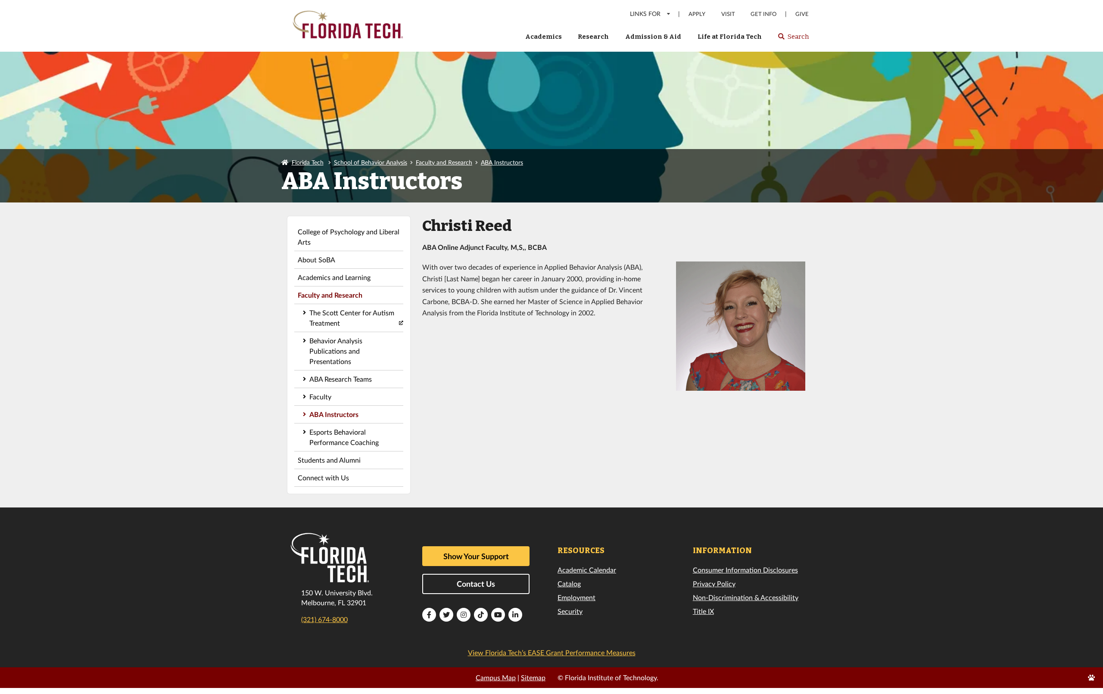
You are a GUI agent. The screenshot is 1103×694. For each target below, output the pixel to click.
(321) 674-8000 (324, 619)
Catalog (569, 583)
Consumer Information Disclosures (745, 570)
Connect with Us (323, 477)
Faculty (320, 396)
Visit (728, 14)
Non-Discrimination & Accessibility (745, 597)
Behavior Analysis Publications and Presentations (335, 350)
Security (570, 611)
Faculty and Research (444, 162)
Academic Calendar (587, 570)
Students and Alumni (329, 460)
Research (593, 36)
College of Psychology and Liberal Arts (348, 236)
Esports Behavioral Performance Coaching (344, 437)
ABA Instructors (502, 162)
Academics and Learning (334, 277)
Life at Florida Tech (730, 36)
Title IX (703, 611)
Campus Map (496, 677)
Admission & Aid (653, 36)
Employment (576, 597)
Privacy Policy (714, 583)
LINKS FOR (645, 13)
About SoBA (316, 259)
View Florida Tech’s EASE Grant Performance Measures (552, 652)
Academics (543, 36)
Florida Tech (308, 162)
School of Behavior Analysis (370, 162)
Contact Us (476, 583)
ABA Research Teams (340, 379)
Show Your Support (476, 556)
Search (793, 39)
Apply (697, 14)
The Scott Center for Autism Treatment (351, 317)
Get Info (763, 14)
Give (802, 14)
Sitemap (533, 677)
